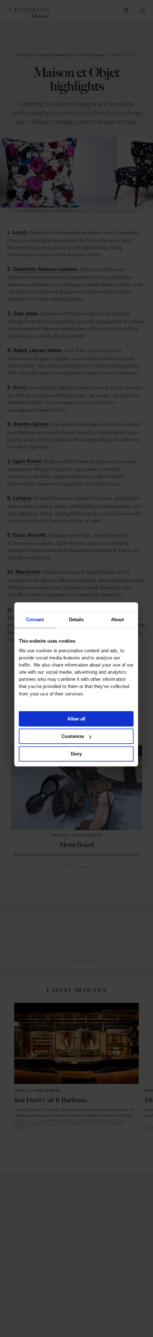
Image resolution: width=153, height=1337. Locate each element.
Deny (76, 753)
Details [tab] (76, 619)
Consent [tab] (35, 619)
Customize (73, 736)
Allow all (76, 718)
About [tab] (117, 619)
